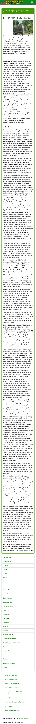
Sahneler (6, 614)
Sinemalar (6, 622)
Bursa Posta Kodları (9, 638)
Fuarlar (5, 630)
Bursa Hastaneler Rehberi (12, 698)
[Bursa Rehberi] (13, 2)
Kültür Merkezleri (8, 606)
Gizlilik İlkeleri (8, 706)
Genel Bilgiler (7, 557)
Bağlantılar (6, 651)
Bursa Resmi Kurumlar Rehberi (14, 702)
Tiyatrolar (6, 626)
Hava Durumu (7, 594)
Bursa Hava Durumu (10, 675)
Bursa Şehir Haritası (10, 679)
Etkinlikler (6, 610)
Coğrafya (6, 565)
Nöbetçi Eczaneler (9, 590)
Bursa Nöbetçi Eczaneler (12, 688)
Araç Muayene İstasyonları (11, 643)
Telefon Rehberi (8, 634)
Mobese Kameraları (9, 655)
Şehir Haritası (7, 598)
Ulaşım (5, 569)
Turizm (5, 577)
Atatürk (5, 659)
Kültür (5, 582)
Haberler (6, 586)
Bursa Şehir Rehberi (22, 718)
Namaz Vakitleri (8, 647)
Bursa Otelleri (7, 602)
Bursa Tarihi (7, 561)
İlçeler (5, 573)
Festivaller (6, 618)
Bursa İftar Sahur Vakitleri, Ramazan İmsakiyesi (16, 693)
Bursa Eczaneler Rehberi (12, 683)
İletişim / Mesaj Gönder (11, 710)
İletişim (5, 667)
